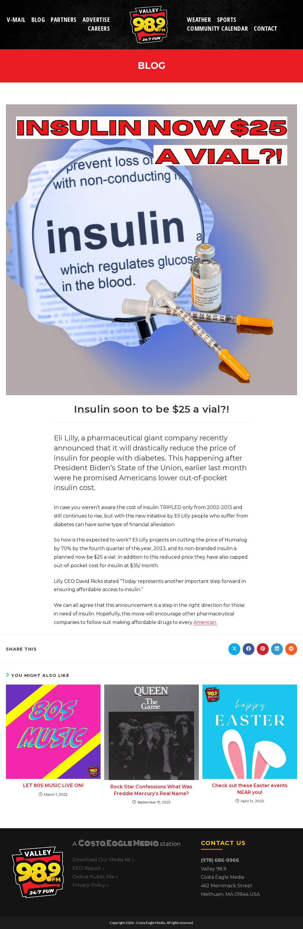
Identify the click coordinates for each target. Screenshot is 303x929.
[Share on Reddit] (291, 649)
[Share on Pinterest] (263, 649)
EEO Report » (88, 868)
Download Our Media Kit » (103, 859)
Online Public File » (95, 877)
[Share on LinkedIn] (277, 649)
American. (205, 622)
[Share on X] (234, 649)
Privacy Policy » (90, 885)
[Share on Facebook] (248, 649)
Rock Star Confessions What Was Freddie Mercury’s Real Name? (151, 790)
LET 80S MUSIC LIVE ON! (53, 785)
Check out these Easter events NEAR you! (250, 789)
